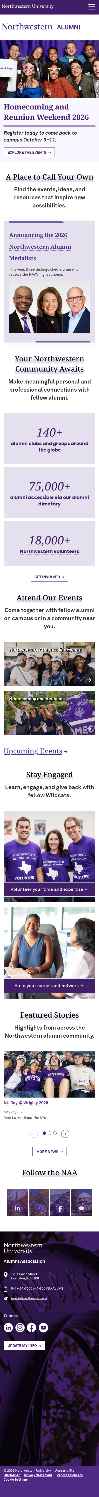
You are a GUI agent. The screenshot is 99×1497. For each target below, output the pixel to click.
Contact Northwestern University (29, 1447)
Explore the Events (27, 152)
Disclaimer (12, 1475)
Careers (10, 1439)
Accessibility (64, 1470)
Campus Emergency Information (28, 1432)
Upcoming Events (33, 751)
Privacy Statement (38, 1475)
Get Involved (47, 577)
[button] (91, 7)
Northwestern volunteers (49, 551)
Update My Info (22, 1346)
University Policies (18, 1454)
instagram (20, 1327)
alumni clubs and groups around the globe (49, 446)
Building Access (15, 1424)
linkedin (8, 1327)
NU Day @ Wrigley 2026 (26, 1103)
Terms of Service (16, 1401)
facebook (31, 1327)
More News (47, 1152)
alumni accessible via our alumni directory (49, 500)
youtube (43, 1327)
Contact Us (12, 1393)
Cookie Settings (16, 1479)
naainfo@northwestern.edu (29, 1298)
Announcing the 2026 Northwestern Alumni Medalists (40, 246)
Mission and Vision (17, 1386)
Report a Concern (70, 1475)
